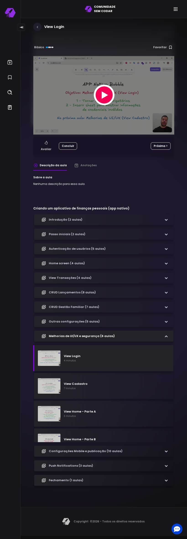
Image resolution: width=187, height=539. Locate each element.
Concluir (68, 146)
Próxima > (161, 146)
